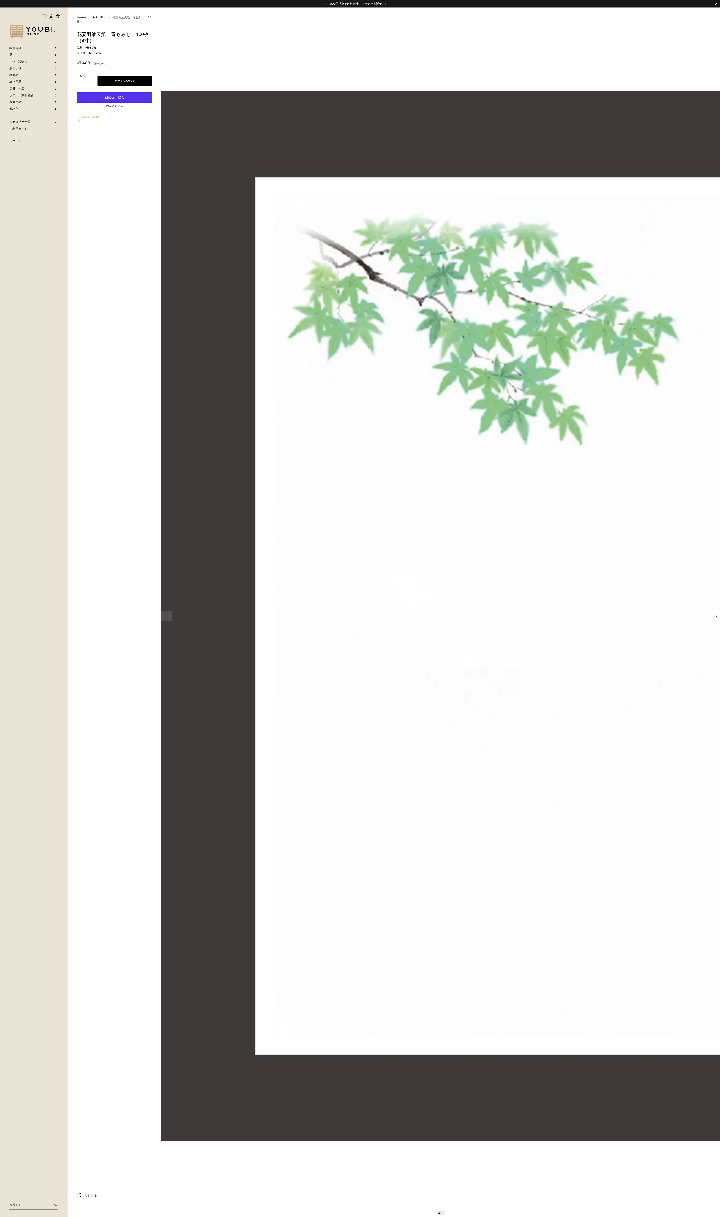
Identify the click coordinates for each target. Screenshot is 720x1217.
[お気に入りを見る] (44, 9)
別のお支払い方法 (114, 106)
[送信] (56, 1205)
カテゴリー (99, 17)
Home (81, 17)
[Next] (715, 616)
